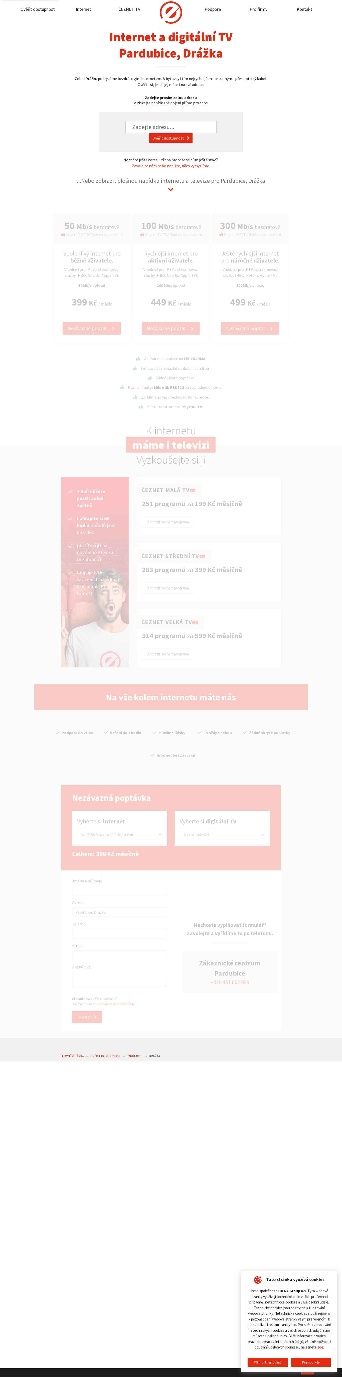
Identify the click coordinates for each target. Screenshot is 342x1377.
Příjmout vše (310, 1362)
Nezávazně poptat (88, 328)
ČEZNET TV (129, 9)
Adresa (78, 902)
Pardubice (134, 1056)
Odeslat (85, 1016)
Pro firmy (258, 9)
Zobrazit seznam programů (168, 522)
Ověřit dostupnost (38, 9)
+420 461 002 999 (230, 982)
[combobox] (171, 127)
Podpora (213, 9)
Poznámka (81, 966)
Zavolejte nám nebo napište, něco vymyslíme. (171, 165)
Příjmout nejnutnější (267, 1362)
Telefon (79, 923)
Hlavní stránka (72, 1056)
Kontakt (304, 9)
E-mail (78, 945)
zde (320, 1347)
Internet (83, 9)
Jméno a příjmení (87, 880)
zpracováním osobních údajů (114, 1004)
